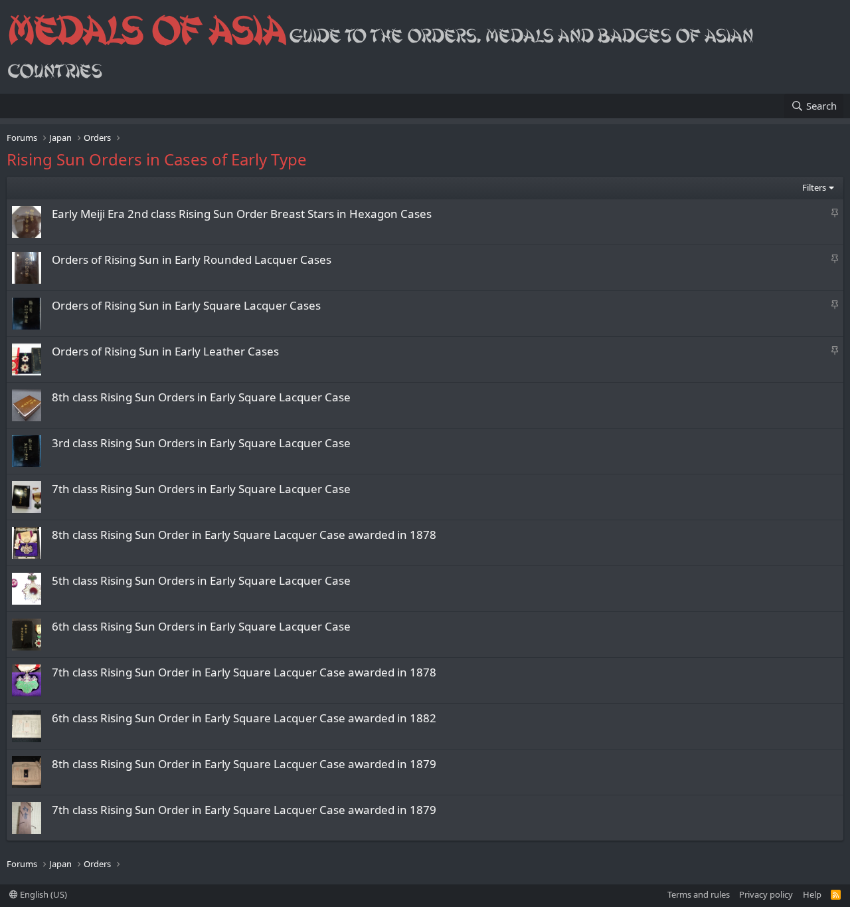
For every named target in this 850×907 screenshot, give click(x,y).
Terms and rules (698, 894)
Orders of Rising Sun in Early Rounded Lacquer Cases (191, 259)
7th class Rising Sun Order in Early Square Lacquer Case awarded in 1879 (244, 809)
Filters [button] (814, 187)
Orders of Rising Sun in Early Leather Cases (165, 351)
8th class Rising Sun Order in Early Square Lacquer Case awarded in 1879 (244, 763)
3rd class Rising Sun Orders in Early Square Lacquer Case (201, 443)
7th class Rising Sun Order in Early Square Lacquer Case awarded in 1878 (244, 672)
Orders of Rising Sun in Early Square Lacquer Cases (186, 305)
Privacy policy (766, 894)
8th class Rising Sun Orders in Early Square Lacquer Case (201, 397)
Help (812, 894)
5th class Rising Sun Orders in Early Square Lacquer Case (201, 580)
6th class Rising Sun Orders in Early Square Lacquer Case (201, 626)
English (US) (42, 894)
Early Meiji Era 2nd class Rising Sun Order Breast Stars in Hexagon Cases (242, 213)
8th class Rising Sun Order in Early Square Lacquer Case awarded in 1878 (244, 534)
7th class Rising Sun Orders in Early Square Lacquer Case (201, 488)
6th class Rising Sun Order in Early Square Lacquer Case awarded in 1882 (244, 718)
